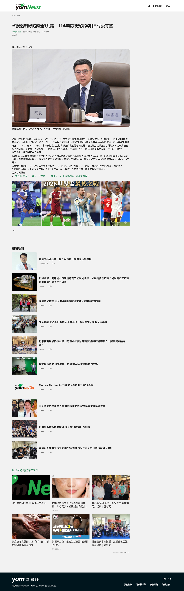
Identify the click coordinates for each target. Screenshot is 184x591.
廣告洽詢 (154, 584)
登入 (168, 5)
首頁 (13, 15)
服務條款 (128, 584)
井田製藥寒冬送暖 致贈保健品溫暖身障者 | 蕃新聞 (110, 543)
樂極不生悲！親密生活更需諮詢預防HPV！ (70, 543)
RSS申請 (157, 5)
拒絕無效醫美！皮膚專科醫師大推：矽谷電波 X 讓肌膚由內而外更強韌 (70, 504)
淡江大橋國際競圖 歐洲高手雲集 (29, 503)
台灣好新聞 (16, 31)
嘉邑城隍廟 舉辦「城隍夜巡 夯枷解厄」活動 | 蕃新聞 (110, 504)
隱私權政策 (141, 584)
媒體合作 (166, 584)
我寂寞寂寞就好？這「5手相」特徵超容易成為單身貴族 (30, 543)
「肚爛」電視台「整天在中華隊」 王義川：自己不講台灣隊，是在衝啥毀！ (51, 175)
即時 (18, 15)
